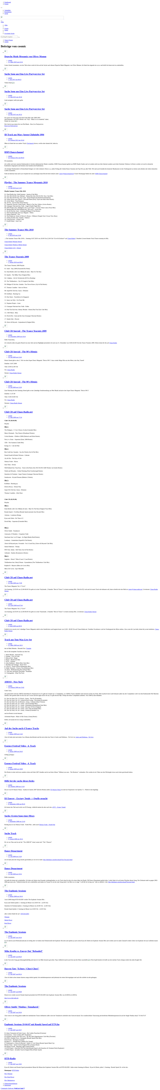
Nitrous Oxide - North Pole (47, 824)
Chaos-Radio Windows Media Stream (15, 245)
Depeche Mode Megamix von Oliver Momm (25, 56)
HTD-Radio (10, 1058)
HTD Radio (15, 1070)
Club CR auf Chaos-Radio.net (18, 412)
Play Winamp (8, 1074)
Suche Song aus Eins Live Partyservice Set (24, 74)
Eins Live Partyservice (11, 126)
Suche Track (10, 833)
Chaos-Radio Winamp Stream (13, 241)
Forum (6, 28)
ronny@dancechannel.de (66, 173)
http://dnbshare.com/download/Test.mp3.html (121, 882)
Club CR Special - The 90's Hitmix (20, 351)
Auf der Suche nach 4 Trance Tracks (21, 728)
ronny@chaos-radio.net (135, 589)
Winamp (6, 917)
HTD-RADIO (25, 914)
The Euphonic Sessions (15, 891)
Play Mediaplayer (9, 1080)
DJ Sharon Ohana (55, 789)
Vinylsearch (30, 143)
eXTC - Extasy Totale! (59, 807)
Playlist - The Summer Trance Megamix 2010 (26, 182)
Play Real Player (9, 1077)
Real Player (7, 923)
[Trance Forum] (32, 18)
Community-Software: (13, 1088)
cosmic (10, 60)
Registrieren (7, 12)
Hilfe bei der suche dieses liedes (19, 781)
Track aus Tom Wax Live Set (18, 639)
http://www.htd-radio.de (11, 998)
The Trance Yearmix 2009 (16, 256)
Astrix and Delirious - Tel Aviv (84, 737)
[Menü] (1, 7)
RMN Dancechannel (14, 152)
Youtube (28, 648)
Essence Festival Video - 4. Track (20, 746)
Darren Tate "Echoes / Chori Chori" (21, 968)
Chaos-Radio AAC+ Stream (12, 248)
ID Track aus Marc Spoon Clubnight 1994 (24, 134)
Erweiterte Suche (9, 33)
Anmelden (7, 10)
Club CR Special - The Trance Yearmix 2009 (25, 331)
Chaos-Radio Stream (15, 373)
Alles (6, 25)
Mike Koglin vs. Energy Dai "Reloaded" (23, 951)
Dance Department (13, 851)
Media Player (8, 920)
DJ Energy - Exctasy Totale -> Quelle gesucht (26, 798)
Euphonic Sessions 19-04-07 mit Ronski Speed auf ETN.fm (31, 1024)
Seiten (6, 30)
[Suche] (19, 37)
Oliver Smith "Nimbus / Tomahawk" (21, 1007)
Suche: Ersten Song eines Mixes (19, 816)
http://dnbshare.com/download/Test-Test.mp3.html (57, 859)
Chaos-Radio (71, 238)
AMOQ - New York (13, 682)
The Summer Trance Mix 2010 (19, 230)
